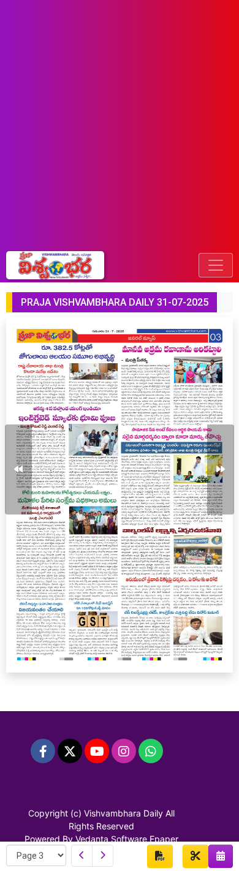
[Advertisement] (119, 125)
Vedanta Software (111, 839)
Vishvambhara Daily (123, 813)
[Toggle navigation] (216, 265)
